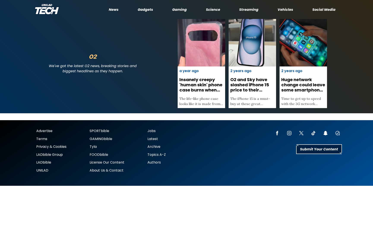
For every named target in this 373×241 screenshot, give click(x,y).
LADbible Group (49, 154)
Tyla (93, 146)
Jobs (151, 130)
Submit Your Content (319, 149)
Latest (152, 138)
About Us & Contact (106, 170)
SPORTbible (99, 130)
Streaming (248, 9)
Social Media (323, 9)
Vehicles (285, 9)
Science (213, 9)
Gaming (179, 9)
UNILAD (42, 170)
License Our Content (107, 162)
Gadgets (145, 9)
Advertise (44, 130)
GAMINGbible (101, 138)
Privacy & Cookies (51, 146)
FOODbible (99, 154)
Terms (41, 138)
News (114, 9)
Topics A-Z (156, 154)
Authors (154, 162)
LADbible (43, 162)
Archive (153, 146)
